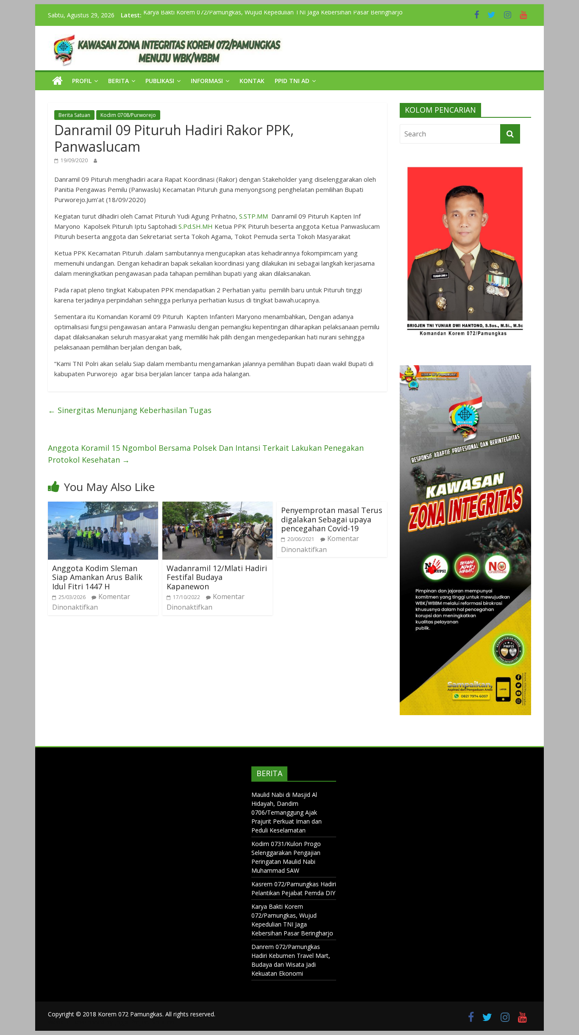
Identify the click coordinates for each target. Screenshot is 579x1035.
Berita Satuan (74, 115)
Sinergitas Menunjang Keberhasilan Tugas (130, 410)
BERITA (118, 81)
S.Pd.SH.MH (195, 226)
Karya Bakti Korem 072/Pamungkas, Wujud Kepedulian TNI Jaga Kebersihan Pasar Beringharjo (273, 15)
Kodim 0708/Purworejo (128, 115)
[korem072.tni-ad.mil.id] (57, 81)
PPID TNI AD (292, 81)
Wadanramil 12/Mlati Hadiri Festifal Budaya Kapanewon (217, 577)
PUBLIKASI (159, 81)
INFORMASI (207, 81)
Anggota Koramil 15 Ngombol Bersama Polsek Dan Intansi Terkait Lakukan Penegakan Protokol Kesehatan (206, 454)
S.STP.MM (253, 216)
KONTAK (251, 81)
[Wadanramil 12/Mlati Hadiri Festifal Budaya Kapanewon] (217, 506)
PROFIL (82, 81)
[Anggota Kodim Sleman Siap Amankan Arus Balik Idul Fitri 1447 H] (103, 506)
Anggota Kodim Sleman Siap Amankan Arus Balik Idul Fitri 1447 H (97, 577)
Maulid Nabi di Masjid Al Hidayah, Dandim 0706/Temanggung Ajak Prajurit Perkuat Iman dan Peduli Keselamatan (286, 812)
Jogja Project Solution (144, 1022)
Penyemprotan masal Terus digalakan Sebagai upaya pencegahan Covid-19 (331, 519)
